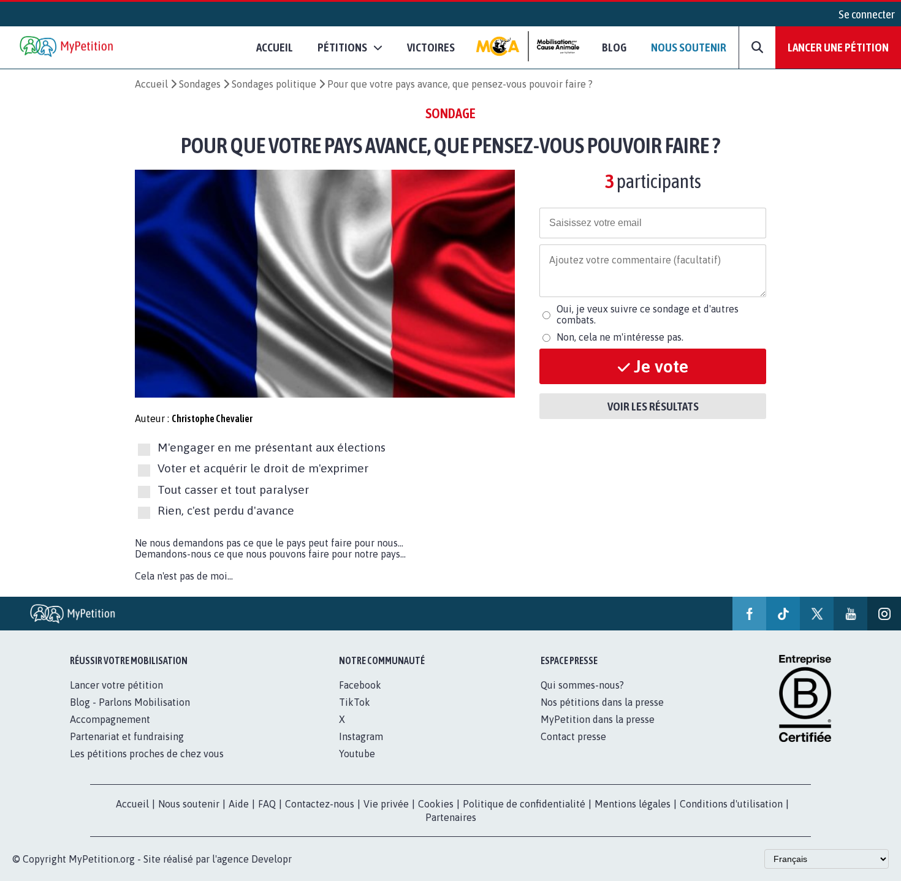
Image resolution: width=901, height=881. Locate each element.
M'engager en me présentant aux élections (272, 447)
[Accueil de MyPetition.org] (67, 47)
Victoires (431, 47)
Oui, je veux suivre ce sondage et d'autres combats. (648, 314)
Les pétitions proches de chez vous (147, 753)
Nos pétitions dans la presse (602, 702)
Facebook (360, 684)
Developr (271, 858)
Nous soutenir (688, 47)
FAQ (267, 803)
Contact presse (573, 736)
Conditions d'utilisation (731, 803)
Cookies (436, 803)
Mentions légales (633, 803)
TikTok (354, 702)
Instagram (361, 736)
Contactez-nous (319, 803)
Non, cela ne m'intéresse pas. (620, 336)
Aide (239, 803)
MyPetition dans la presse (598, 719)
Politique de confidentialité (524, 803)
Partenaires (450, 817)
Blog (614, 47)
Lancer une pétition (838, 47)
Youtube (357, 753)
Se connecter (866, 14)
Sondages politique (274, 83)
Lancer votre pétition (116, 684)
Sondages (200, 83)
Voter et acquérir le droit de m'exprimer (263, 468)
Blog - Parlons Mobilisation (130, 702)
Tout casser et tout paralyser (233, 489)
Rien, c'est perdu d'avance (226, 510)
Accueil (274, 47)
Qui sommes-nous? (582, 684)
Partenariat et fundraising (127, 736)
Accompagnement (110, 719)
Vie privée (386, 803)
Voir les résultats (653, 406)
